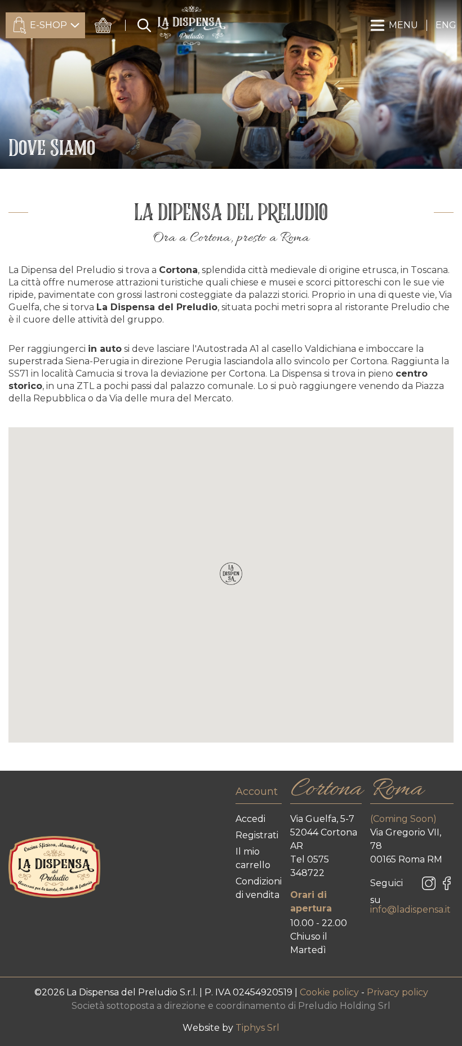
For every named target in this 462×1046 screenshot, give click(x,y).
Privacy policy (397, 992)
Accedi (250, 818)
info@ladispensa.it (410, 909)
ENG (446, 25)
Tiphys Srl (257, 1027)
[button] (231, 573)
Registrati (257, 835)
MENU (403, 25)
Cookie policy (330, 992)
